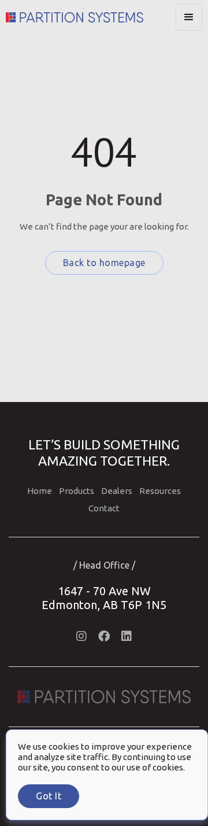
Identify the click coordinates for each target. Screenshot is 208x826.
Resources (160, 491)
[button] (189, 17)
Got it (48, 796)
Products (76, 491)
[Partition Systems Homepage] (91, 17)
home (39, 491)
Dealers (116, 491)
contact (104, 508)
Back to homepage (104, 262)
